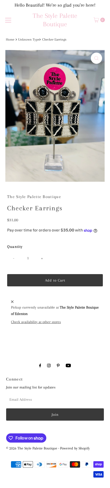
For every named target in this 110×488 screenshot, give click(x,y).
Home (10, 39)
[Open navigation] (8, 20)
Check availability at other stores (36, 322)
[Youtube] (68, 365)
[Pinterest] (58, 365)
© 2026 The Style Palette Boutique (31, 448)
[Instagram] (49, 365)
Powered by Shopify (75, 448)
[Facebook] (40, 365)
